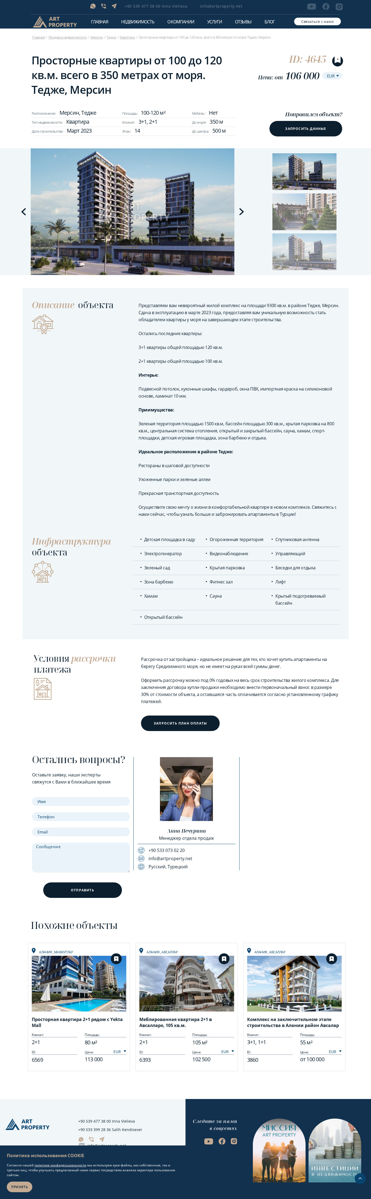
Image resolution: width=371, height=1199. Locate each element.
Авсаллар (170, 952)
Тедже (111, 37)
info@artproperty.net (221, 6)
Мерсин (96, 37)
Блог (270, 22)
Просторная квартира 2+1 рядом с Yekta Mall (77, 1022)
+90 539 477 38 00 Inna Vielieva (156, 6)
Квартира (127, 37)
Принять (19, 1187)
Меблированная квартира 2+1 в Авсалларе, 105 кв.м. (175, 1022)
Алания (46, 952)
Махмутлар (63, 952)
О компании (180, 22)
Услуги (214, 22)
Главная (99, 22)
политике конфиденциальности (60, 1165)
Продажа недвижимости (67, 37)
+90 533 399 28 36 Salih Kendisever (110, 1129)
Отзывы (243, 22)
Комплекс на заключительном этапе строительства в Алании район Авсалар (293, 1022)
